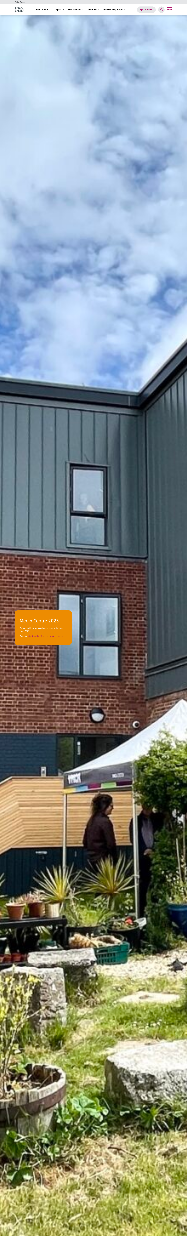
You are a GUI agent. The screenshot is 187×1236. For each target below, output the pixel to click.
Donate (148, 9)
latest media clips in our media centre (45, 636)
